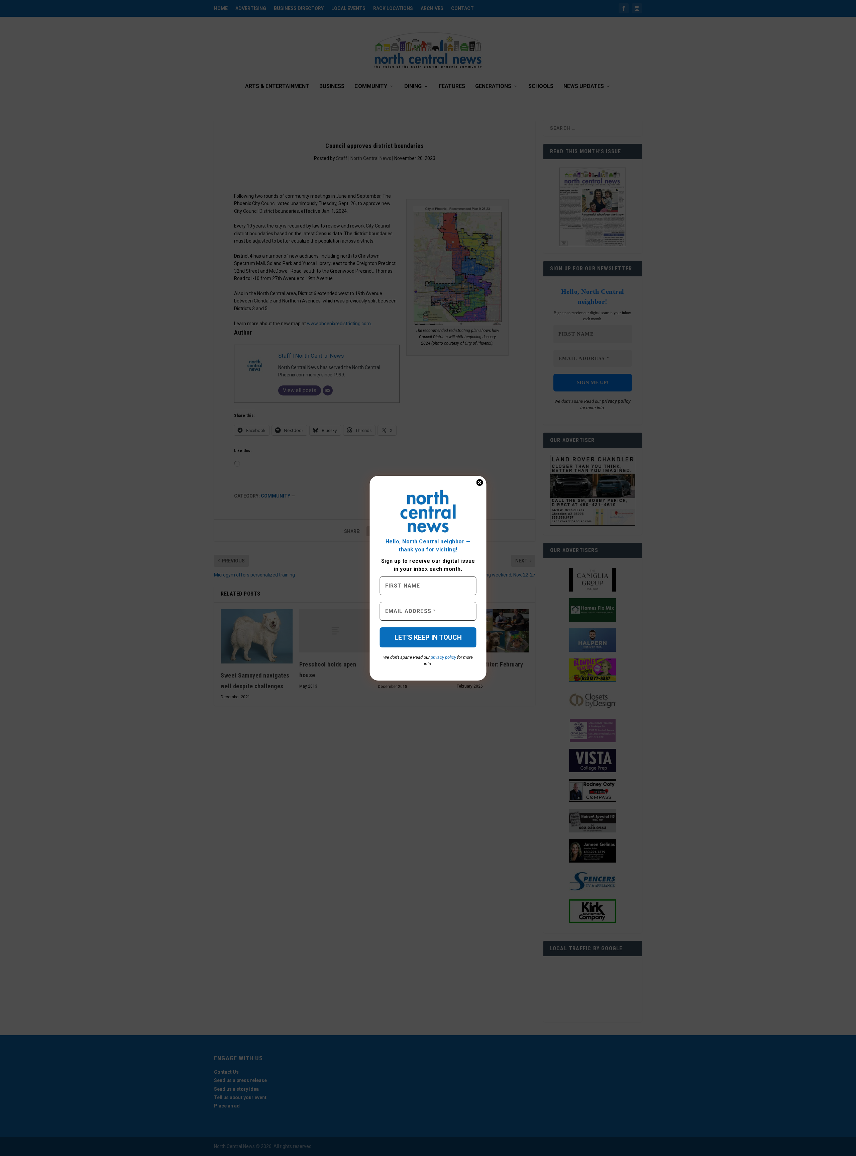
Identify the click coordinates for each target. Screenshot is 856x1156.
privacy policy (443, 657)
